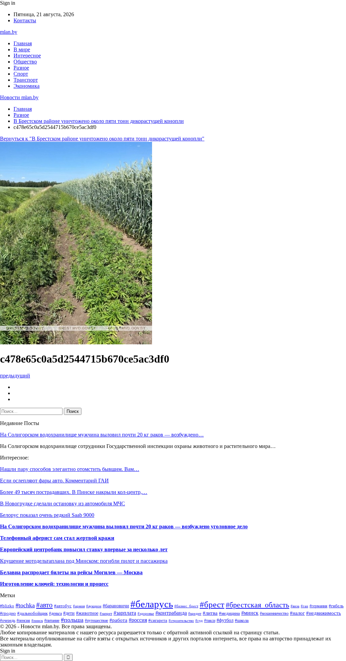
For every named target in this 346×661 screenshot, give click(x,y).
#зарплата (125, 613)
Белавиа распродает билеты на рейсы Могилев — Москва (71, 572)
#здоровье (146, 613)
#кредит (194, 613)
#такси (209, 620)
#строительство (181, 620)
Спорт (21, 74)
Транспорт (26, 80)
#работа (118, 620)
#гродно (8, 613)
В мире (22, 49)
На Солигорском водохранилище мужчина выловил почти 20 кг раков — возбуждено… (102, 435)
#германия (318, 606)
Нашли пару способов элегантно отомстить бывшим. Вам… (69, 469)
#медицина (229, 613)
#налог (297, 613)
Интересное (27, 55)
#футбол (225, 620)
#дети (69, 613)
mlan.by (8, 32)
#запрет (106, 613)
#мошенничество (274, 613)
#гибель (336, 606)
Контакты (25, 20)
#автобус (63, 605)
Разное (21, 68)
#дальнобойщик (32, 613)
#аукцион (93, 606)
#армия (79, 606)
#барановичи (116, 605)
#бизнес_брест (186, 606)
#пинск (37, 620)
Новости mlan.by (19, 97)
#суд (199, 620)
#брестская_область (257, 605)
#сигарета (157, 620)
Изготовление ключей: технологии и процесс (54, 584)
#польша (72, 619)
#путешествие (96, 620)
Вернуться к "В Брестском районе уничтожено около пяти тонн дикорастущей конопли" (102, 138)
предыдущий (15, 375)
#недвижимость (323, 613)
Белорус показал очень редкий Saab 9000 (47, 515)
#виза (295, 606)
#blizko (7, 606)
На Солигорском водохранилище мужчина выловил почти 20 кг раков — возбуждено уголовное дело (124, 526)
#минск (249, 613)
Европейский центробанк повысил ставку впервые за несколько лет (84, 549)
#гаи (304, 606)
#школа (242, 620)
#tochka (25, 605)
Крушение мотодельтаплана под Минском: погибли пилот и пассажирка (84, 561)
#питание (51, 620)
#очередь (7, 620)
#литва (210, 613)
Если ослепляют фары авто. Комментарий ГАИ (54, 480)
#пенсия (23, 620)
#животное (87, 613)
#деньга (55, 613)
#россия (138, 620)
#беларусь (151, 604)
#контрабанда (171, 613)
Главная (23, 43)
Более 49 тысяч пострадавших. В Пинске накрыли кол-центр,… (73, 492)
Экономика (27, 86)
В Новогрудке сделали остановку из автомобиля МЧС (62, 503)
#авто (44, 605)
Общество (25, 61)
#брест (212, 604)
